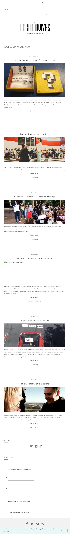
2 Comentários (34, 427)
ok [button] (61, 530)
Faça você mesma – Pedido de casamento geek (34, 60)
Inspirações (40, 3)
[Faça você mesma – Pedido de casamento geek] (34, 80)
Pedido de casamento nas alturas (35, 383)
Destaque (34, 130)
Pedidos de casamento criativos (34, 134)
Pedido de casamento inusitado (34, 320)
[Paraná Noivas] (35, 26)
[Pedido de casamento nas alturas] (34, 399)
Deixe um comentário (35, 115)
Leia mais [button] (6, 531)
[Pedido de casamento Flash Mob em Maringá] (34, 212)
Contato (7, 9)
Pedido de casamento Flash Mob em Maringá (34, 196)
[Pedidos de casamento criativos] (34, 149)
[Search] (64, 15)
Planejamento (52, 3)
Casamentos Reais (10, 3)
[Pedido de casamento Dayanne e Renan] (34, 272)
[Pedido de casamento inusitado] (34, 335)
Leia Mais (34, 111)
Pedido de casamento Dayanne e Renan (35, 258)
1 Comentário (34, 177)
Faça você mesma (34, 56)
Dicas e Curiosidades (26, 3)
